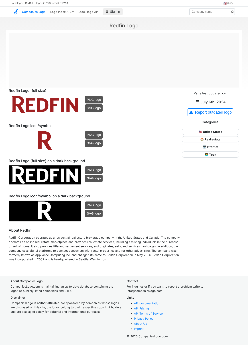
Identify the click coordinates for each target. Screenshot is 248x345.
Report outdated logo (213, 112)
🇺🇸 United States (210, 132)
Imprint (139, 329)
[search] (231, 12)
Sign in (115, 11)
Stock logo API (88, 12)
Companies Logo (34, 12)
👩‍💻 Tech (210, 154)
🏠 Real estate (210, 139)
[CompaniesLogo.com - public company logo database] (16, 12)
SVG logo (94, 108)
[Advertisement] (124, 58)
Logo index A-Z (61, 12)
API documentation (147, 303)
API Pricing (141, 308)
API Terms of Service (148, 313)
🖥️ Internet (210, 147)
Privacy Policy (143, 318)
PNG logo (94, 99)
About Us (140, 323)
